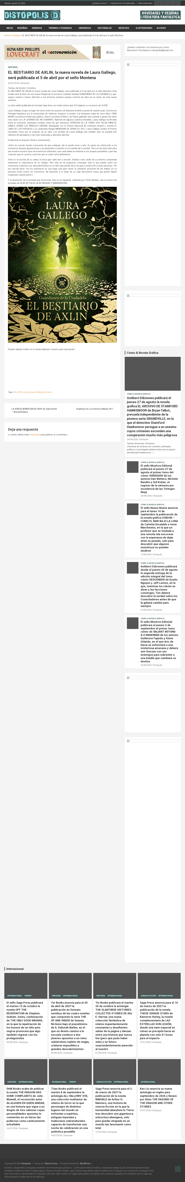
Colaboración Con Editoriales (122, 3)
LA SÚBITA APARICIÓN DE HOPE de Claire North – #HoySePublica (34, 410)
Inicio (10, 28)
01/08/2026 (100, 1053)
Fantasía (12, 67)
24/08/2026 (132, 439)
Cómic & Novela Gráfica (142, 353)
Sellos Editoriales (145, 3)
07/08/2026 (146, 610)
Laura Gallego (36, 392)
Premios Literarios (60, 28)
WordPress (85, 1163)
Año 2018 (17, 392)
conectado (35, 434)
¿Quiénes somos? (99, 3)
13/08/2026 (146, 554)
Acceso (161, 28)
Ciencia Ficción (148, 996)
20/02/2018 (13, 83)
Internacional (15, 969)
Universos (85, 28)
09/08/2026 (12, 1042)
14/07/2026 (56, 1135)
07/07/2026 (145, 1110)
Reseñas (22, 28)
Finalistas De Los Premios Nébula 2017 (94, 409)
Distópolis (25, 83)
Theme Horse (50, 1163)
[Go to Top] (178, 1169)
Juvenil (26, 392)
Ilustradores (144, 28)
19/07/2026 (145, 1042)
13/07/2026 (100, 1132)
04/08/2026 (56, 1053)
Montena (48, 392)
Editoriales (105, 28)
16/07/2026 (12, 1128)
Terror (27, 996)
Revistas (124, 28)
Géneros (37, 28)
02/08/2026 (146, 665)
